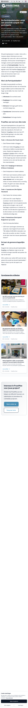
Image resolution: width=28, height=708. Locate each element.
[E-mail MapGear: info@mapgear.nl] (17, 1)
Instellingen (20, 705)
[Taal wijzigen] (26, 1)
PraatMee (10, 132)
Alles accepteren (14, 701)
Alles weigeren (7, 705)
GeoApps (5, 153)
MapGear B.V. (21, 69)
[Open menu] (24, 6)
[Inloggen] (22, 1)
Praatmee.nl (6, 203)
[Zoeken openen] (12, 1)
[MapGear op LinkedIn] (19, 1)
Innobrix (12, 153)
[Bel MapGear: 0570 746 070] (14, 1)
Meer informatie (9, 698)
